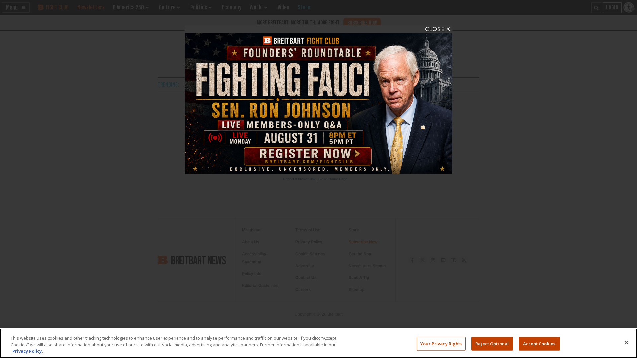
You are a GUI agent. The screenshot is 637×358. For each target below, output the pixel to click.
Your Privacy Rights (441, 343)
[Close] (626, 342)
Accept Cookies (539, 343)
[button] (434, 29)
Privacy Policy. (27, 351)
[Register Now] (318, 99)
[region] (318, 343)
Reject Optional (492, 343)
